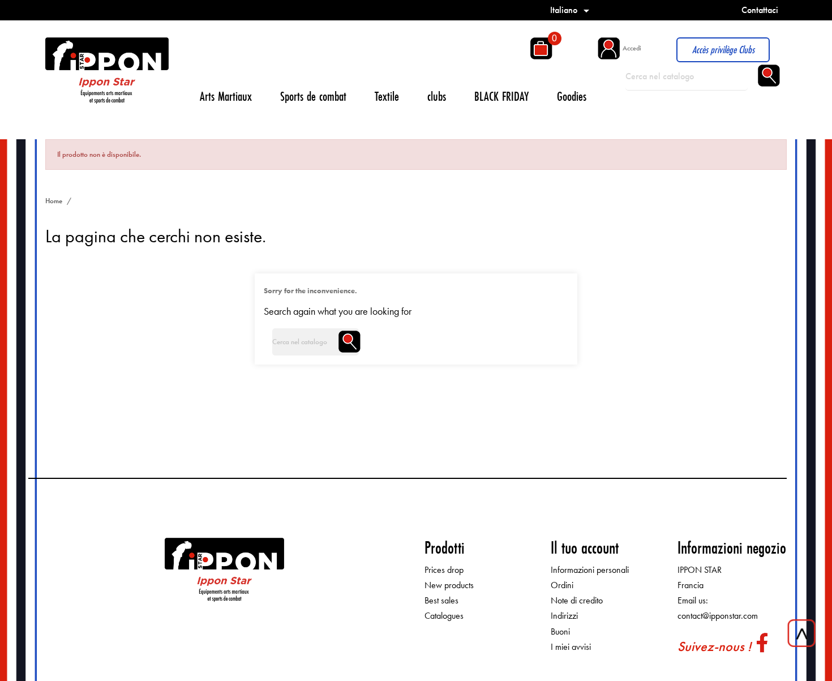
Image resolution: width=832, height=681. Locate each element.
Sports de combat (313, 96)
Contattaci (759, 10)
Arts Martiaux (226, 96)
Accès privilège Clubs (723, 49)
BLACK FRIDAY (501, 96)
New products (449, 585)
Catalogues (444, 616)
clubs (436, 96)
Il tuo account (585, 547)
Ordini (562, 585)
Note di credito (577, 600)
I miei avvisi (571, 647)
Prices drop (444, 570)
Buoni (560, 631)
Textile (387, 96)
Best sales (441, 600)
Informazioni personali (590, 570)
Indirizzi (564, 616)
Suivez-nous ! (714, 646)
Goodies (571, 96)
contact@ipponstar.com (717, 616)
